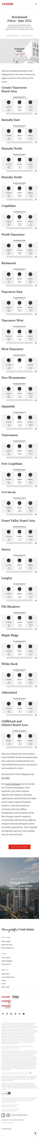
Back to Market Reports (19, 847)
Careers (3, 984)
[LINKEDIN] (11, 1013)
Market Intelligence (6, 961)
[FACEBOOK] (2, 1013)
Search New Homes (6, 944)
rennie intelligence (13, 784)
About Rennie (5, 974)
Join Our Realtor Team (7, 977)
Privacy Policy (4, 1106)
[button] (19, 897)
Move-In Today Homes (7, 948)
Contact (3, 980)
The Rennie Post (6, 964)
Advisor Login (5, 987)
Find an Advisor (5, 957)
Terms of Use (12, 1106)
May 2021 (5, 778)
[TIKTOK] (15, 1013)
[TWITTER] (19, 1013)
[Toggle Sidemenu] (36, 4)
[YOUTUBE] (23, 1013)
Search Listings (5, 941)
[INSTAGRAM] (7, 1013)
